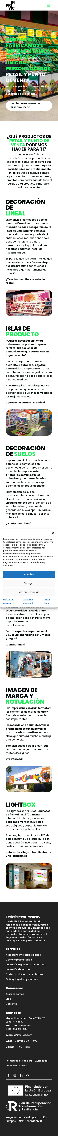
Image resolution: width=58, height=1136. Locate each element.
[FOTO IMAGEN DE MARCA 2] (29, 791)
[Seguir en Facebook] (8, 1075)
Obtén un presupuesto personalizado (25, 105)
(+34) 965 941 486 (16, 1029)
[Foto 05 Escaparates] (29, 676)
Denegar (29, 583)
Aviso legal (41, 1061)
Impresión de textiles (18, 969)
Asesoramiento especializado (23, 955)
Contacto (11, 1004)
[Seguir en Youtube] (27, 1075)
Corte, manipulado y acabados (24, 974)
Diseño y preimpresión (19, 960)
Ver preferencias (29, 592)
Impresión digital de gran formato (26, 964)
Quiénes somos (15, 994)
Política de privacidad (19, 1061)
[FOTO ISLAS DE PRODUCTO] (29, 434)
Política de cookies (17, 1065)
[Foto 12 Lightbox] (29, 888)
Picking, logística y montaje (22, 979)
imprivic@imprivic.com (19, 1035)
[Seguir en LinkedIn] (21, 1075)
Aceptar (29, 574)
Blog (8, 999)
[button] (53, 532)
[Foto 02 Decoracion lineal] (29, 315)
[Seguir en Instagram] (14, 1075)
